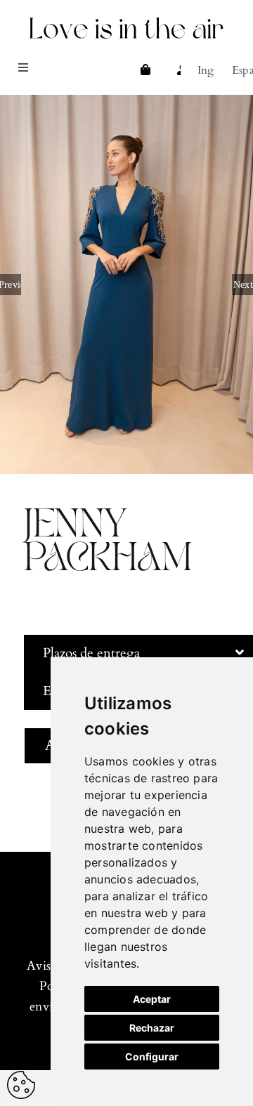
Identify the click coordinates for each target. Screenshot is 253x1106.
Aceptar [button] (152, 999)
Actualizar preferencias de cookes (21, 1085)
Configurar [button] (152, 1056)
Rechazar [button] (151, 1028)
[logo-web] (126, 20)
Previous (10, 284)
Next (243, 284)
